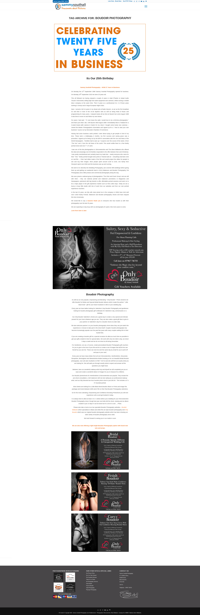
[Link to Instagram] (137, 1)
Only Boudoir (89, 583)
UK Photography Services (92, 581)
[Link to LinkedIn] (144, 1)
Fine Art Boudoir (89, 585)
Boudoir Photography (100, 294)
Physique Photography (91, 589)
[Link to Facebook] (139, 1)
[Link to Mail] (146, 1)
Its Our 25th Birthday (100, 78)
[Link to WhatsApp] (134, 1)
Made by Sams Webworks (135, 612)
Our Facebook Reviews (91, 577)
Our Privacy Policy (90, 573)
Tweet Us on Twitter (90, 579)
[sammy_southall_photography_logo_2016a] (71, 6)
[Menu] (145, 6)
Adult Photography (90, 587)
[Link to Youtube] (141, 1)
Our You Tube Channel (91, 575)
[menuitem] (145, 6)
